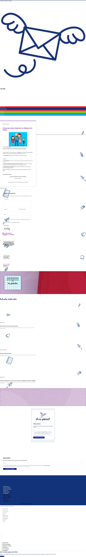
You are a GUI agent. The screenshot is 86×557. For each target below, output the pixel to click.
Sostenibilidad (5, 493)
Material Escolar (2, 322)
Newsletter (2, 89)
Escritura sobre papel (7, 487)
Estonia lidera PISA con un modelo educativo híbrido (6, 257)
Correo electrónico (22, 209)
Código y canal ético (5, 508)
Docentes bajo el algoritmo (6, 266)
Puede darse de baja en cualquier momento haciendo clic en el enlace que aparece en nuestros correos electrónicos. (16, 466)
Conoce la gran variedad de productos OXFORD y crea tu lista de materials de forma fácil (13, 279)
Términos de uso (5, 512)
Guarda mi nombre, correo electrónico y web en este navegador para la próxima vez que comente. (18, 219)
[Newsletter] (43, 87)
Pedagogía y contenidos (7, 489)
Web (5, 214)
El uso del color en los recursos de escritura (9, 326)
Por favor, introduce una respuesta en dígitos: (12, 222)
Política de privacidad (47, 465)
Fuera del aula (5, 490)
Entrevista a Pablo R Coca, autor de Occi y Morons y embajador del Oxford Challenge (17, 380)
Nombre (5, 209)
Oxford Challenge (6, 500)
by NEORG (4, 514)
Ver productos (13, 284)
